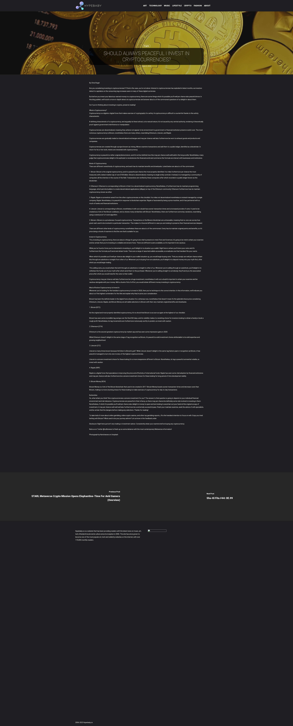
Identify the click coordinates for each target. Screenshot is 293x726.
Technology (155, 6)
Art (145, 6)
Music (167, 6)
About (207, 6)
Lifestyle (177, 6)
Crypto (187, 6)
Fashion (198, 6)
